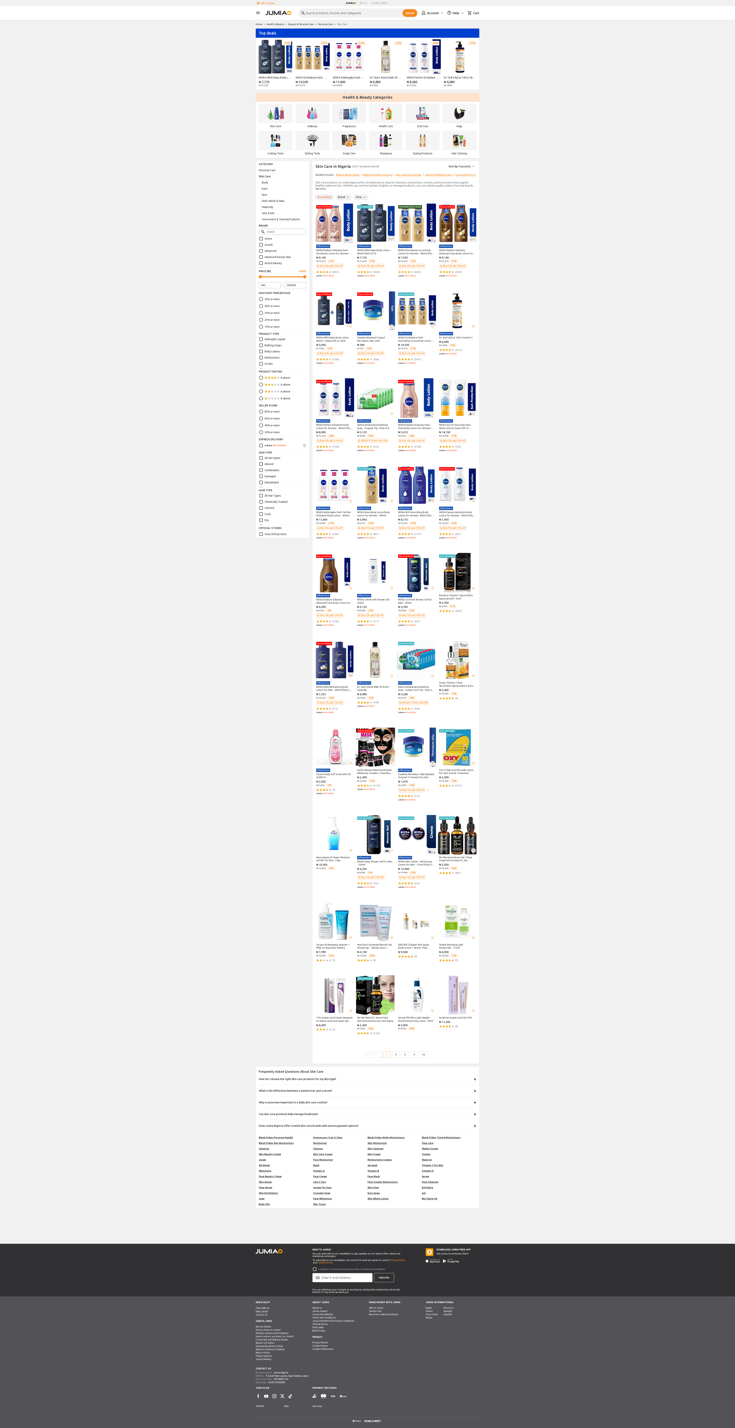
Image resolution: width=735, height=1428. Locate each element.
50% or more (272, 299)
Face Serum (265, 1187)
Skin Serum (265, 1182)
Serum (425, 1176)
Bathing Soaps (273, 345)
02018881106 (281, 1379)
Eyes (265, 188)
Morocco (448, 1308)
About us (317, 1308)
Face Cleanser (430, 1182)
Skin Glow (373, 1187)
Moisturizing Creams (380, 1160)
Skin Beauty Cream (270, 1154)
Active (268, 238)
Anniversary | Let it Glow (327, 1137)
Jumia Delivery (264, 1359)
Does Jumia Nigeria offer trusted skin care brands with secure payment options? (309, 1125)
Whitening (265, 1171)
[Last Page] (423, 1054)
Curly (268, 514)
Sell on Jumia (267, 3)
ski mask (372, 1165)
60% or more (272, 418)
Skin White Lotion (378, 1198)
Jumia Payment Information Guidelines (333, 1321)
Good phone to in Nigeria (469, 174)
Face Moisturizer (323, 1160)
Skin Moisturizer (377, 1143)
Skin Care (265, 176)
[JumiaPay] (364, 3)
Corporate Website (322, 1314)
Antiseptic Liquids (275, 339)
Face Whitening (322, 1198)
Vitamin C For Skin (432, 1165)
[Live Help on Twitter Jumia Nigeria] (282, 1396)
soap (261, 1198)
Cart (476, 13)
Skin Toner (319, 1204)
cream (262, 1160)
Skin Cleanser (376, 1148)
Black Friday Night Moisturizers (386, 1137)
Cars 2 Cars (319, 1182)
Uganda (447, 1314)
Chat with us (263, 1308)
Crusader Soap (321, 1193)
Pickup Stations (264, 1356)
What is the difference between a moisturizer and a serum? (295, 1090)
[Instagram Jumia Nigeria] (274, 1396)
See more (320, 189)
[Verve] (343, 1396)
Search (410, 13)
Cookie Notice (325, 1262)
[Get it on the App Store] (433, 1261)
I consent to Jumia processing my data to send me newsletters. (352, 1269)
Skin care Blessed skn (409, 174)
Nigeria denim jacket (348, 174)
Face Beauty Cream (270, 1176)
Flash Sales (318, 1327)
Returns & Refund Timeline (270, 1349)
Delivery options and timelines (272, 1333)
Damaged (270, 476)
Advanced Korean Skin (278, 257)
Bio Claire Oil (429, 1198)
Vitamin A (319, 1171)
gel (424, 1193)
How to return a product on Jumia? (275, 1336)
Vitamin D (428, 1171)
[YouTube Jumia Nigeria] (266, 1396)
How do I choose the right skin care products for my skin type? (297, 1079)
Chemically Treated (276, 501)
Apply (302, 271)
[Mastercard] (323, 1396)
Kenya (429, 1317)
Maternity (267, 207)
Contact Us (261, 1314)
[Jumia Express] (272, 445)
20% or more (272, 319)
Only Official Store (276, 534)
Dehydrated (272, 482)
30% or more (272, 312)
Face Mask (374, 1176)
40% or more (272, 306)
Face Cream (320, 1176)
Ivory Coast (432, 1314)
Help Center (262, 1311)
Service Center (263, 1326)
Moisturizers (272, 357)
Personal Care (325, 24)
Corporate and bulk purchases (272, 1339)
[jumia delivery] (380, 3)
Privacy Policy (397, 1260)
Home (259, 24)
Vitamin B (373, 1171)
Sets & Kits (268, 213)
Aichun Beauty (273, 263)
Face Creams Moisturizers (383, 1182)
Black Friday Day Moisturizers (276, 1143)
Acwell (269, 244)
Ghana (429, 1311)
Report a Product (265, 1343)
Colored (269, 507)
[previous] (261, 64)
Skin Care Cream (322, 1154)
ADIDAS (260, 1406)
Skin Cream (374, 1154)
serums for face (322, 1187)
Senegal (447, 1311)
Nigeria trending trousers (378, 174)
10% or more (272, 326)
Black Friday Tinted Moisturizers (441, 1137)
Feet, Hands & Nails (273, 200)
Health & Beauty (275, 24)
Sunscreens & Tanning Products (281, 219)
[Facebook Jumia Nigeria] (258, 1396)
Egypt (429, 1308)
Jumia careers (319, 1311)
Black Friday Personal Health (276, 1137)
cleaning (264, 1148)
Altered (269, 464)
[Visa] (332, 1396)
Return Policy (263, 1352)
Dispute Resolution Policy (269, 1346)
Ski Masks (264, 1165)
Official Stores (320, 1324)
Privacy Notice (320, 1342)
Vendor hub (375, 1311)
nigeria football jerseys (438, 174)
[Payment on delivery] (314, 1396)
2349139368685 (277, 1382)
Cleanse (318, 1148)
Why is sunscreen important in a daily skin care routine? (293, 1102)
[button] (350, 239)
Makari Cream (430, 1148)
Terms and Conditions (324, 1317)
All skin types (272, 457)
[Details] (304, 445)
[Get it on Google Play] (451, 1261)
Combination (272, 470)
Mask (316, 1165)
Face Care (428, 1143)
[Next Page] (414, 1054)
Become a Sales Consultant (383, 1314)
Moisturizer (320, 1143)
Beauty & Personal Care (301, 24)
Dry (267, 520)
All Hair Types (273, 495)
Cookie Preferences (322, 1349)
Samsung (317, 1406)
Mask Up (427, 1160)
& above (285, 377)
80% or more (272, 411)
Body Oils (264, 1204)
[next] (474, 64)
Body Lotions (272, 351)
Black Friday (318, 1330)
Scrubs (269, 363)
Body (265, 182)
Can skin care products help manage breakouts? (288, 1114)
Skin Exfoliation (268, 1193)
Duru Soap (374, 1193)
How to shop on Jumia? (268, 1330)
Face (264, 194)
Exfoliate (427, 1187)
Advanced (270, 250)
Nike (286, 1406)
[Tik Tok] (290, 1396)
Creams (426, 1154)
